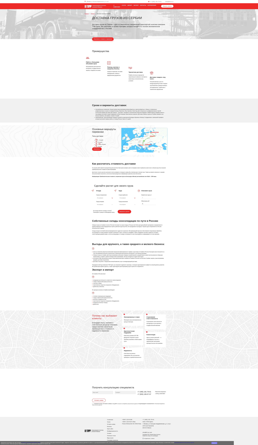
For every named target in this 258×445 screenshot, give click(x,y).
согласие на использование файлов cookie (30, 442)
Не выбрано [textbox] (100, 198)
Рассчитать (97, 149)
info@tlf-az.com (147, 432)
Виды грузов (110, 438)
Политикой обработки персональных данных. (184, 442)
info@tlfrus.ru (169, 1)
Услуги (124, 5)
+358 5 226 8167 (127, 421)
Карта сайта (110, 428)
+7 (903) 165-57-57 (144, 394)
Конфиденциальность (112, 431)
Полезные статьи (111, 435)
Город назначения (123, 201)
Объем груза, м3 (145, 201)
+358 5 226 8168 (127, 419)
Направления (151, 5)
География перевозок (112, 440)
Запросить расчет (124, 211)
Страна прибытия (123, 195)
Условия (109, 433)
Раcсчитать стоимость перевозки (103, 39)
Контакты (143, 5)
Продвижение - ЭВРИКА (149, 438)
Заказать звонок (167, 6)
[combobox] (105, 198)
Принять (214, 443)
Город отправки (100, 201)
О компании (110, 419)
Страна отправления (101, 195)
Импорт (129, 5)
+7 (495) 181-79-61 (156, 1)
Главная (87, 13)
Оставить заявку (111, 424)
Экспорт (136, 5)
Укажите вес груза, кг (146, 195)
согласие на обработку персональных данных (127, 403)
